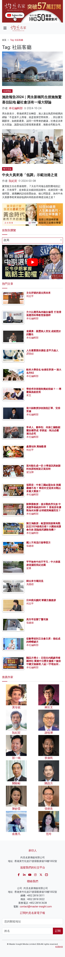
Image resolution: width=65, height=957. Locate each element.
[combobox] (32, 240)
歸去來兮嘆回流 (34, 581)
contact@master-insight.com (36, 906)
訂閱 (58, 931)
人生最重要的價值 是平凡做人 (42, 350)
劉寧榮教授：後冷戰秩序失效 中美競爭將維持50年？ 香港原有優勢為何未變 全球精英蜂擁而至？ (43, 507)
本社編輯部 (16, 108)
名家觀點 (7, 91)
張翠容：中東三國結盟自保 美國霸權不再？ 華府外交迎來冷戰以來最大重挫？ (43, 488)
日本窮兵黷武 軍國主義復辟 (41, 600)
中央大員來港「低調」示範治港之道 (30, 175)
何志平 (30, 296)
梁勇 (28, 568)
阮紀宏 (13, 181)
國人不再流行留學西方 (38, 542)
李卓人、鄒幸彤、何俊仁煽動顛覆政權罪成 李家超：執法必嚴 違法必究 (43, 430)
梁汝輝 (30, 472)
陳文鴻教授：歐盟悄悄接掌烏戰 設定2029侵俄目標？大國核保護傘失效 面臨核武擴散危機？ (43, 526)
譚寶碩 (30, 353)
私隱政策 (59, 947)
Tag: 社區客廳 (16, 40)
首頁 (4, 40)
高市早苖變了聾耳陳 (37, 619)
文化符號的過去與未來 (38, 292)
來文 (28, 395)
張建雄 (30, 545)
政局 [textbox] (6, 240)
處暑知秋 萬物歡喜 (36, 446)
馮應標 (30, 584)
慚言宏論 (7, 169)
